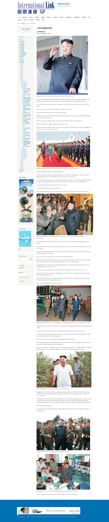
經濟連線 (37, 17)
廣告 (43, 19)
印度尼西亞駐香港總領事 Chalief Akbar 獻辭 (26, 146)
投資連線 (43, 17)
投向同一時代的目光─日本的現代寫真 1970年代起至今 (26, 91)
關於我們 (24, 17)
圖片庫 (19, 19)
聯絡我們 (38, 19)
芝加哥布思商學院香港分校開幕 (26, 98)
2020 (22, 70)
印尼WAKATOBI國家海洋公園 (26, 132)
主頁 (19, 17)
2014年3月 (24, 154)
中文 (24, 30)
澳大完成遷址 (26, 122)
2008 (22, 168)
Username (21, 268)
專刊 (89, 17)
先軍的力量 (25, 140)
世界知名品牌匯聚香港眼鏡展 (26, 101)
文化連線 (55, 17)
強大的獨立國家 (26, 138)
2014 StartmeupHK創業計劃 (26, 128)
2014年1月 (24, 158)
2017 (22, 75)
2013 (22, 159)
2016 (22, 77)
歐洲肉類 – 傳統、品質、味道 (26, 113)
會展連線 (49, 17)
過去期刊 (32, 19)
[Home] (36, 8)
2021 (22, 69)
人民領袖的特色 (26, 142)
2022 (22, 67)
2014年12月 (24, 82)
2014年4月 (25, 153)
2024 (22, 64)
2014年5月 (25, 151)
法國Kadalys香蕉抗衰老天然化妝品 (26, 110)
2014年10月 (24, 85)
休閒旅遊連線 (76, 17)
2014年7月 (24, 149)
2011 (22, 163)
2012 (22, 161)
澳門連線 (61, 17)
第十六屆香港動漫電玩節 (26, 119)
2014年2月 (24, 156)
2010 (22, 164)
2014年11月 (24, 84)
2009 (22, 166)
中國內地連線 (68, 17)
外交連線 (31, 17)
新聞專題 (84, 17)
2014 (28, 23)
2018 (22, 74)
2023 (22, 66)
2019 (22, 72)
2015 (22, 79)
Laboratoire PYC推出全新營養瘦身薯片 (26, 105)
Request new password (24, 277)
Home (18, 23)
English (27, 30)
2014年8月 (32, 23)
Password (21, 272)
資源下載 (25, 19)
